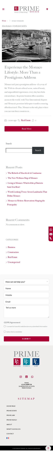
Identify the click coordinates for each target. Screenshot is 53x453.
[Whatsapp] (32, 376)
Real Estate (26, 120)
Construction (13, 252)
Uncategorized (14, 262)
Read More (26, 129)
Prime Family (12, 420)
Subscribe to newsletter (14, 332)
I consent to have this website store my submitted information (26, 326)
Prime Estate (12, 411)
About (9, 424)
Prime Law (11, 415)
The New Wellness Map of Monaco (22, 178)
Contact (10, 434)
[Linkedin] (26, 376)
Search (9, 143)
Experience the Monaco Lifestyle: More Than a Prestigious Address (23, 72)
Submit (26, 339)
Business (11, 247)
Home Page (11, 406)
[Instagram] (20, 376)
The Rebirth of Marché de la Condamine (24, 173)
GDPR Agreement (12, 322)
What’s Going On (13, 429)
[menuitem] (26, 438)
